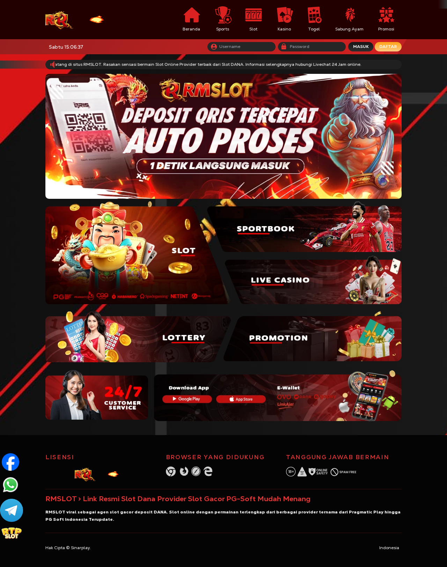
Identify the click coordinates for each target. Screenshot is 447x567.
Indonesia (389, 548)
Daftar (388, 46)
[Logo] (83, 19)
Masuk (361, 46)
